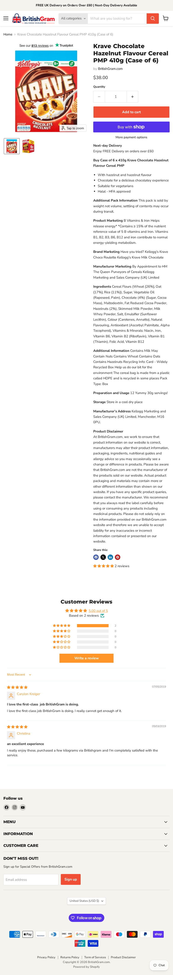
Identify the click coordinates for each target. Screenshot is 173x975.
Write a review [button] (86, 658)
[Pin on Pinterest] (117, 557)
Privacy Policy (46, 957)
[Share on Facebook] (96, 557)
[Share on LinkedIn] (110, 557)
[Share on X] (103, 557)
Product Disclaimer (123, 957)
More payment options (131, 137)
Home (7, 34)
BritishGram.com (110, 68)
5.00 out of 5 (98, 610)
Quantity (99, 87)
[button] (11, 146)
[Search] (153, 18)
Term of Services (95, 957)
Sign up (70, 879)
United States (84, 901)
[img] (17, 687)
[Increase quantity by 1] (132, 97)
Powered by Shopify (86, 967)
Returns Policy (69, 957)
